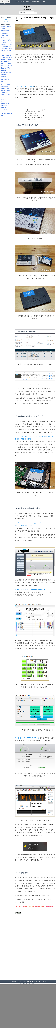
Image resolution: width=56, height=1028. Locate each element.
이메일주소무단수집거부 (35, 981)
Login (6, 19)
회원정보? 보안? (15, 1)
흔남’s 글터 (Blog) (5, 3)
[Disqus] (35, 953)
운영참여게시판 (13, 981)
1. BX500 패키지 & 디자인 (33, 112)
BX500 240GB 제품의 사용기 (24, 86)
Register (6, 21)
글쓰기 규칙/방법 (25, 1)
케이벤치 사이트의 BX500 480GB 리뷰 (27, 738)
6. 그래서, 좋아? (30, 119)
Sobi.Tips (28, 7)
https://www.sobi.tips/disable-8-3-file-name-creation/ (30, 589)
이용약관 (19, 981)
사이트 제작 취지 (5, 1)
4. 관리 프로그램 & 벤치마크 (34, 117)
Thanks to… (43, 981)
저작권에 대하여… (36, 1)
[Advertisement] (35, 74)
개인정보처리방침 (25, 981)
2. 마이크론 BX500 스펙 (32, 113)
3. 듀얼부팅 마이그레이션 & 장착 (35, 115)
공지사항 (44, 1)
